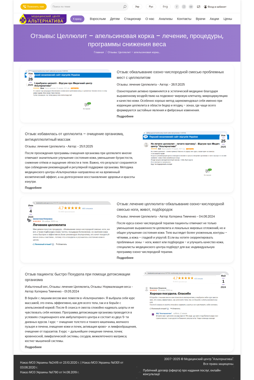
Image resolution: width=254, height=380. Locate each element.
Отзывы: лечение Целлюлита (137, 84)
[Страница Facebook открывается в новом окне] (176, 6)
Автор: (164, 84)
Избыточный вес (36, 287)
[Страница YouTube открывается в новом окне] (191, 6)
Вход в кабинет (217, 7)
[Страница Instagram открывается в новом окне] (183, 6)
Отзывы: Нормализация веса (111, 287)
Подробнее (125, 116)
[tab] (185, 372)
